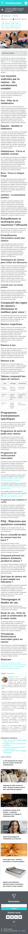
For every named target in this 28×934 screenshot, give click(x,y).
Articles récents (10, 673)
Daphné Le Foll (13, 677)
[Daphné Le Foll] (5, 682)
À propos (3, 673)
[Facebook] (25, 677)
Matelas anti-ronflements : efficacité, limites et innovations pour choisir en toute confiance (13, 884)
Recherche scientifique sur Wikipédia (10, 668)
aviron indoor (8, 61)
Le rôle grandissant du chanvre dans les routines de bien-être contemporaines (13, 763)
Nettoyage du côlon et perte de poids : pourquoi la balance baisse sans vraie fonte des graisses (14, 787)
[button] (26, 3)
